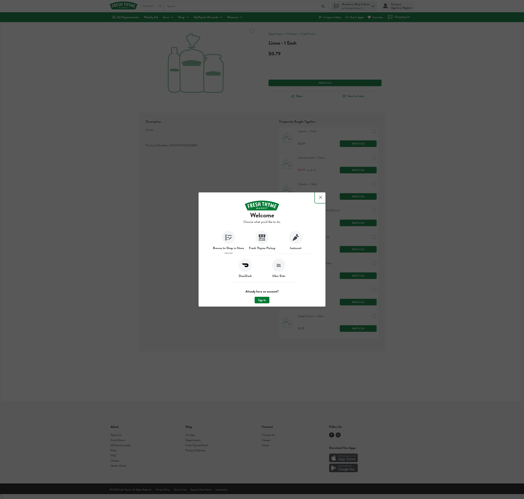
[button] (228, 243)
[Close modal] (320, 197)
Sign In (262, 300)
